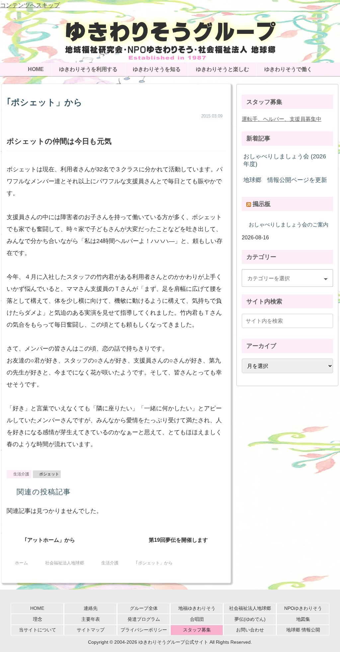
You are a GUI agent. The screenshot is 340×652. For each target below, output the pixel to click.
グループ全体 (144, 608)
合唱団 (197, 619)
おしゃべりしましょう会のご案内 (288, 224)
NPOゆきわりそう (303, 608)
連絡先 (91, 608)
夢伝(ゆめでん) (250, 619)
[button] (326, 321)
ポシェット (49, 474)
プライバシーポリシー (144, 629)
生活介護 (21, 474)
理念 (37, 619)
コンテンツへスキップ (30, 5)
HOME (37, 608)
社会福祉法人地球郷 (250, 608)
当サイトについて (37, 629)
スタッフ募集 (197, 629)
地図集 (303, 619)
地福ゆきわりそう (196, 608)
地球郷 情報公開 (303, 629)
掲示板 (262, 204)
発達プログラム (144, 619)
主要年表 (90, 619)
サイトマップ (91, 629)
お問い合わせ (250, 629)
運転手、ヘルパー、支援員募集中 (281, 119)
